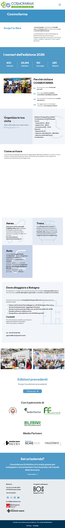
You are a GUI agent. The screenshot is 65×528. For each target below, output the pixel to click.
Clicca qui (31, 391)
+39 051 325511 (11, 493)
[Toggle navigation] (61, 5)
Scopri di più (31, 474)
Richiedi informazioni (10, 127)
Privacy (28, 525)
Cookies (36, 525)
